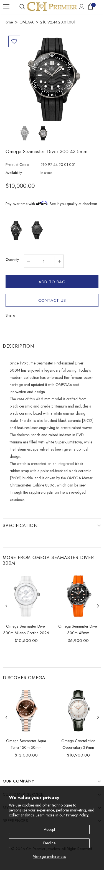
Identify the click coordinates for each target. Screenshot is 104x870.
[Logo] (52, 6)
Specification (20, 525)
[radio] (16, 230)
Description (18, 346)
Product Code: (17, 164)
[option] (52, 79)
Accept (49, 829)
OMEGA (26, 22)
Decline (49, 843)
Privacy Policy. (77, 815)
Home (8, 22)
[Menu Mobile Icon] (6, 7)
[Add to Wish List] (14, 41)
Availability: (14, 172)
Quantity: (13, 259)
